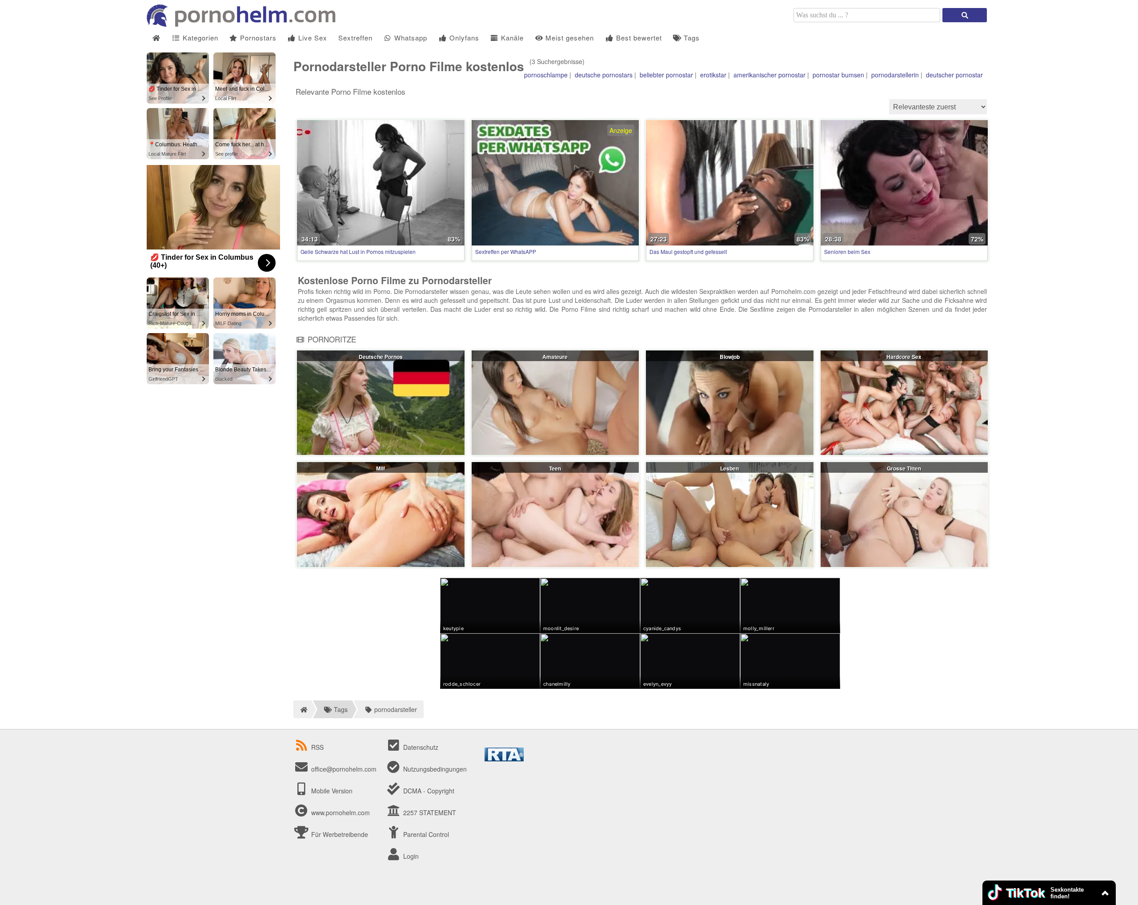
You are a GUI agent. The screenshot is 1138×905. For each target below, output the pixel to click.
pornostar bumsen (838, 74)
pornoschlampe (546, 74)
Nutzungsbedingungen (434, 768)
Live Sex (311, 37)
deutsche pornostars (604, 74)
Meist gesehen (568, 37)
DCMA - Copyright (427, 790)
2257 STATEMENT (428, 812)
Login (410, 856)
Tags (690, 37)
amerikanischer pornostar (769, 74)
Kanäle (511, 37)
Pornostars (257, 37)
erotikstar (713, 74)
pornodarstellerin (895, 74)
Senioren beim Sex (847, 251)
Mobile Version (331, 790)
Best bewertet (638, 37)
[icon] (156, 38)
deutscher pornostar (954, 74)
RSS (317, 747)
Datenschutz (419, 747)
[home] (302, 709)
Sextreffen (355, 37)
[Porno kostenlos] (244, 24)
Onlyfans (463, 37)
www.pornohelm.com (340, 812)
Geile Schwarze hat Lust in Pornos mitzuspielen (358, 251)
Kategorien (199, 37)
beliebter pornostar (666, 74)
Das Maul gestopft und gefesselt (688, 251)
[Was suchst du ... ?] (964, 15)
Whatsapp (409, 37)
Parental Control (425, 834)
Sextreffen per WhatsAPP (505, 251)
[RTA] (504, 758)
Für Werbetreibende (338, 834)
